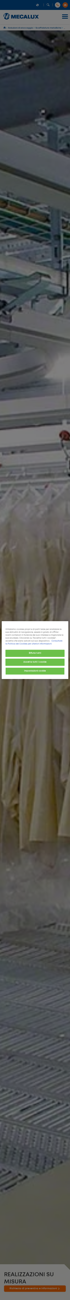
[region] (35, 650)
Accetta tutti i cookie (35, 662)
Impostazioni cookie (35, 671)
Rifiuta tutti (35, 653)
